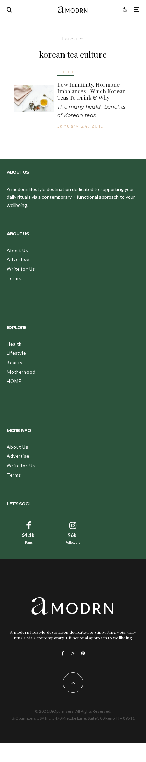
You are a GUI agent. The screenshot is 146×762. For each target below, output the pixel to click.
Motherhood (21, 372)
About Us (17, 250)
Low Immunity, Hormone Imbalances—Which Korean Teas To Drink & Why (91, 91)
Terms (14, 278)
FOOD (65, 71)
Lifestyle (16, 353)
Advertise (18, 259)
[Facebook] (63, 653)
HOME (14, 381)
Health (14, 344)
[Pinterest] (83, 653)
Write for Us (21, 269)
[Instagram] (73, 653)
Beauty (15, 362)
